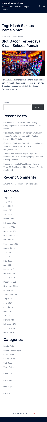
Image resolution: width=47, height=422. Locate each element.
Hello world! (34, 184)
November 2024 (10, 286)
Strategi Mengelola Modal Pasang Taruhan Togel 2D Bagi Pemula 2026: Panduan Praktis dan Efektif (23, 167)
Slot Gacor (18, 36)
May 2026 (7, 210)
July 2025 (7, 252)
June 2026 (8, 206)
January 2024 (9, 328)
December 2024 (10, 282)
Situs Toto (7, 374)
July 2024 (7, 303)
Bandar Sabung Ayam (12, 350)
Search (6, 102)
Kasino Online (9, 359)
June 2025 (8, 256)
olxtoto (6, 393)
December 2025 (10, 231)
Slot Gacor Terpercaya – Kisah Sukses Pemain (22, 43)
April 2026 (8, 214)
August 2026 (9, 197)
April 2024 (8, 315)
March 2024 (8, 320)
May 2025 (7, 261)
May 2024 (7, 311)
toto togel (7, 387)
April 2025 (8, 265)
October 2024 (9, 290)
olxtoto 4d (8, 380)
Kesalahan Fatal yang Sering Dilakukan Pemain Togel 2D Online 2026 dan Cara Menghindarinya (23, 146)
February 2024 (9, 324)
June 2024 (8, 307)
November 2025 (10, 235)
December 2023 (10, 332)
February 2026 (9, 223)
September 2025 (10, 244)
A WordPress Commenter (14, 184)
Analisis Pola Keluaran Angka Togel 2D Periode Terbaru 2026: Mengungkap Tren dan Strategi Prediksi (23, 156)
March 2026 (8, 219)
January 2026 (9, 227)
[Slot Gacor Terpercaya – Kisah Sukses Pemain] (23, 63)
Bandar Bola (8, 346)
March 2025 (8, 269)
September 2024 (10, 294)
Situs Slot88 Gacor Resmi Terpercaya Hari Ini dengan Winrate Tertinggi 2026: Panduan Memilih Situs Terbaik (22, 136)
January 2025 (9, 277)
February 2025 (9, 273)
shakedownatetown (13, 3)
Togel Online (8, 367)
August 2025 (9, 248)
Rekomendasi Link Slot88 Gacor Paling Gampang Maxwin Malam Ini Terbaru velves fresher (22, 125)
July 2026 (7, 202)
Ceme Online (8, 354)
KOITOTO (32, 413)
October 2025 (9, 240)
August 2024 (9, 299)
